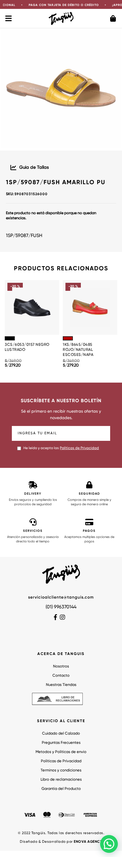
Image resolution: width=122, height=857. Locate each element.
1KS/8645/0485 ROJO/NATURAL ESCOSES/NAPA (78, 350)
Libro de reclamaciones (61, 780)
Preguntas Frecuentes (61, 743)
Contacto (61, 676)
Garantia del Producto (61, 789)
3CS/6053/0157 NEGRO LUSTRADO (27, 347)
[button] (109, 844)
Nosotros (61, 666)
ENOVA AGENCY (88, 842)
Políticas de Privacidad (79, 448)
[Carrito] (113, 18)
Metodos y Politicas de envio (61, 752)
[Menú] (9, 18)
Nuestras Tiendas (61, 685)
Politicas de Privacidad (61, 761)
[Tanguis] (61, 18)
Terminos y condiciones (61, 770)
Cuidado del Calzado (61, 734)
